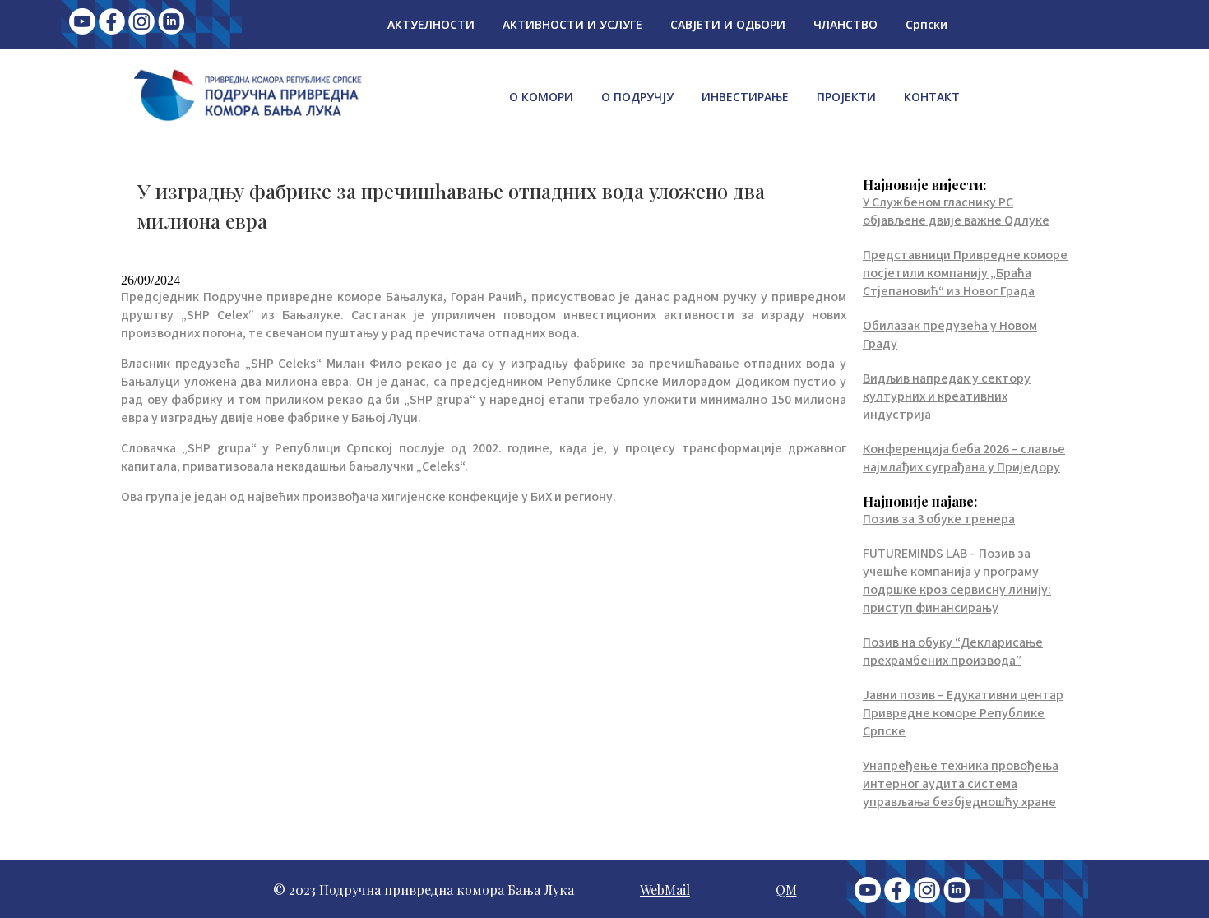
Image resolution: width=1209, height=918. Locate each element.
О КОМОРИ (541, 96)
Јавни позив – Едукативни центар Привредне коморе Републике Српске (963, 713)
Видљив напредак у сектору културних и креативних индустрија (947, 396)
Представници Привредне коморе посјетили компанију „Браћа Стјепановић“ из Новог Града (965, 273)
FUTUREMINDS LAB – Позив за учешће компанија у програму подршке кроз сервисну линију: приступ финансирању (957, 581)
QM (786, 889)
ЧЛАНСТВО (845, 24)
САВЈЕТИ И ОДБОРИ (727, 24)
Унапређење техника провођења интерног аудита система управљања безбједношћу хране (960, 784)
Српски (926, 24)
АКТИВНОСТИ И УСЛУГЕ (572, 24)
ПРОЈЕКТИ (846, 96)
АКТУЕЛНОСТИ (431, 24)
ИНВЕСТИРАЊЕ (745, 96)
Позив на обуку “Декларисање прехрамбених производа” (953, 651)
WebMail (665, 889)
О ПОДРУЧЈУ (637, 96)
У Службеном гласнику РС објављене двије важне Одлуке (956, 211)
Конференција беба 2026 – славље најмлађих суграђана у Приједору (964, 458)
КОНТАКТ (932, 96)
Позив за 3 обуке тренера (939, 519)
